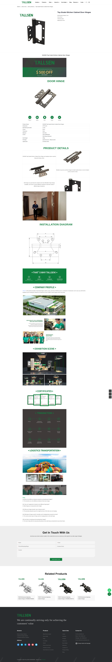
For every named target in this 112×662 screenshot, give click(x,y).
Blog (63, 652)
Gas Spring (45, 640)
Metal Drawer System (47, 634)
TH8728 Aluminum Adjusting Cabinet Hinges (84, 598)
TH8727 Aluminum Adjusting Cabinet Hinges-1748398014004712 (66, 598)
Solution (64, 636)
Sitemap (44, 659)
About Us (64, 640)
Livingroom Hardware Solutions (23, 637)
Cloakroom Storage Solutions (22, 635)
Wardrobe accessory (46, 647)
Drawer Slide (45, 636)
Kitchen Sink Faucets (47, 645)
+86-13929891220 (80, 634)
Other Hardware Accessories (48, 649)
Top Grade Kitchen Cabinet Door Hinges (44, 6)
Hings (44, 638)
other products (31, 6)
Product (64, 638)
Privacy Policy (65, 649)
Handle (44, 643)
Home (63, 634)
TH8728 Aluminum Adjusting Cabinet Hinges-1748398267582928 (26, 598)
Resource (64, 645)
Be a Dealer (65, 643)
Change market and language (83, 643)
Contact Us (64, 647)
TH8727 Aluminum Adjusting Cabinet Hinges (44, 598)
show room (24, 6)
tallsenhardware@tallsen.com (83, 640)
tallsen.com (38, 659)
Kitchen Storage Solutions (22, 634)
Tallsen (18, 6)
